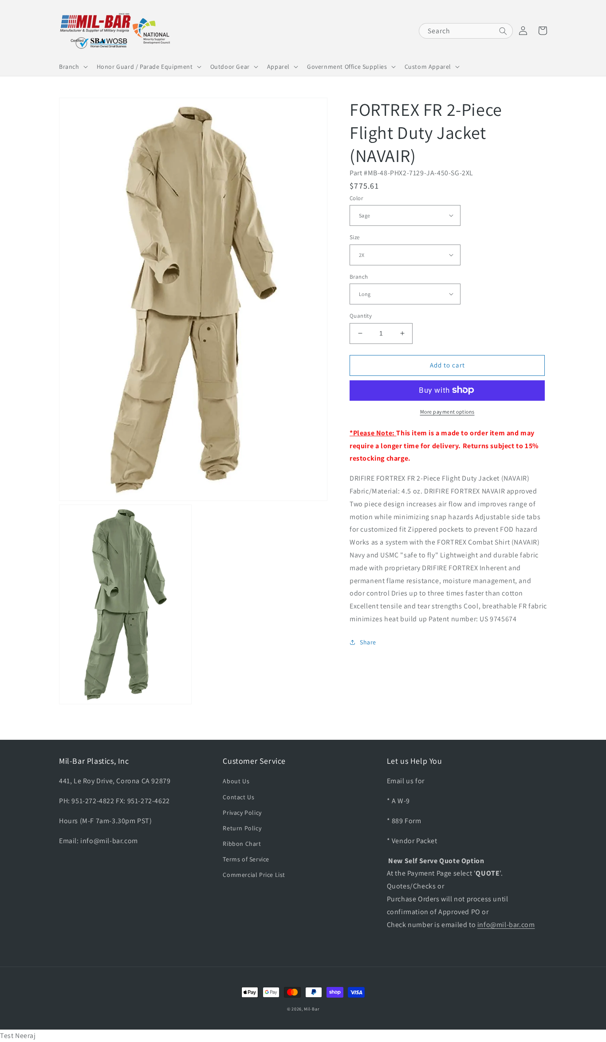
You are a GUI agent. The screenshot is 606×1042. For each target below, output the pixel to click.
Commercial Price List (254, 875)
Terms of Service (246, 859)
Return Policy (242, 828)
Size (355, 237)
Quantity (361, 316)
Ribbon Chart (242, 844)
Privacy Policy (242, 813)
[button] (72, 66)
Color (356, 197)
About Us (236, 781)
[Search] (503, 31)
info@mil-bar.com (506, 924)
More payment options (447, 411)
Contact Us (238, 797)
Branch (359, 276)
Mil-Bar (311, 1009)
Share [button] (368, 642)
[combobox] (466, 31)
